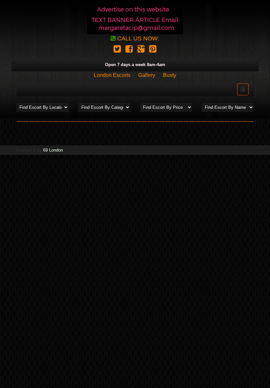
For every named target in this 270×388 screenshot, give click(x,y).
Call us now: (137, 38)
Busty (169, 75)
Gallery (146, 75)
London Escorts (112, 75)
